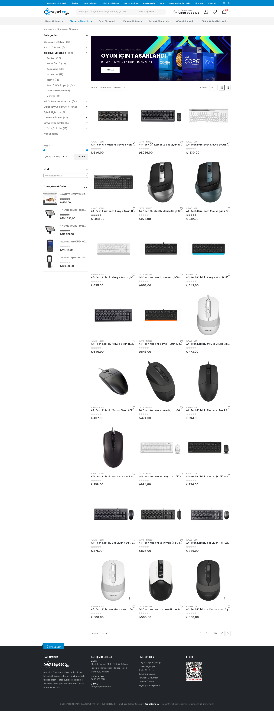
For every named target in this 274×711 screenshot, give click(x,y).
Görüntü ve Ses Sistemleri (57, 101)
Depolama (52, 69)
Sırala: (94, 87)
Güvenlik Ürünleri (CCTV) (57, 106)
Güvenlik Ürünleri (184, 21)
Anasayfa (49, 29)
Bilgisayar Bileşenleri (80, 21)
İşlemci (50, 79)
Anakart (51, 58)
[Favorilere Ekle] (133, 142)
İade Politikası (91, 3)
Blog (162, 3)
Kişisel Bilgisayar (53, 21)
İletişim (75, 3)
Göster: (204, 87)
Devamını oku (130, 99)
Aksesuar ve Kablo (53, 42)
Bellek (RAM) (53, 63)
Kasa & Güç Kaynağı (58, 85)
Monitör (51, 96)
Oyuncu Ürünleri (147, 681)
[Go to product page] (113, 116)
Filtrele (81, 156)
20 (221, 633)
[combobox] (65, 175)
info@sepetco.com (101, 686)
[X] (224, 3)
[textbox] (66, 175)
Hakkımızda (149, 3)
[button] (222, 87)
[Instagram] (228, 3)
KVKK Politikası (131, 3)
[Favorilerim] (215, 12)
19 (215, 633)
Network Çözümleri (158, 21)
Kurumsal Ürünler (131, 21)
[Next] (228, 633)
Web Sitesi (49, 133)
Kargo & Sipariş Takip (179, 3)
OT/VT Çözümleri (52, 128)
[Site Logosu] (56, 11)
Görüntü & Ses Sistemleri (214, 21)
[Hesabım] (206, 12)
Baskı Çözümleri (106, 21)
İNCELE (110, 69)
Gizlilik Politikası (111, 3)
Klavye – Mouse (97, 142)
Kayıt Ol (212, 3)
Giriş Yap (199, 3)
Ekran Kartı (52, 74)
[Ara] (161, 12)
